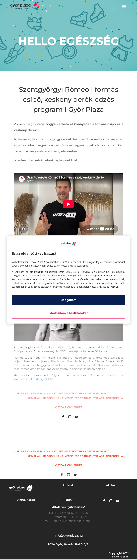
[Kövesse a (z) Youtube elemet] (76, 416)
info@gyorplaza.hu (68, 535)
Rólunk (68, 499)
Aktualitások (26, 499)
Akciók (110, 485)
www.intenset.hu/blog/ (29, 379)
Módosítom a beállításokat (68, 313)
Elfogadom (69, 300)
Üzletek (68, 485)
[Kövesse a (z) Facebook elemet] (63, 416)
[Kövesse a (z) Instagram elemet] (69, 416)
